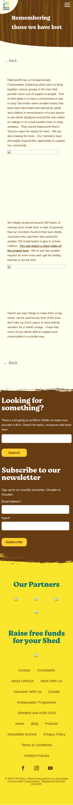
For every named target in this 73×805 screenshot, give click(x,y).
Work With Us (51, 681)
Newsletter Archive (22, 734)
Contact (24, 670)
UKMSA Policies (36, 756)
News (19, 724)
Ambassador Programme (36, 702)
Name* (6, 518)
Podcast (51, 724)
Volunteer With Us (27, 692)
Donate (54, 692)
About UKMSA (22, 681)
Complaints (46, 670)
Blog (34, 724)
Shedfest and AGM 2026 (37, 713)
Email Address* (11, 501)
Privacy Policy (54, 734)
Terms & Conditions (36, 745)
